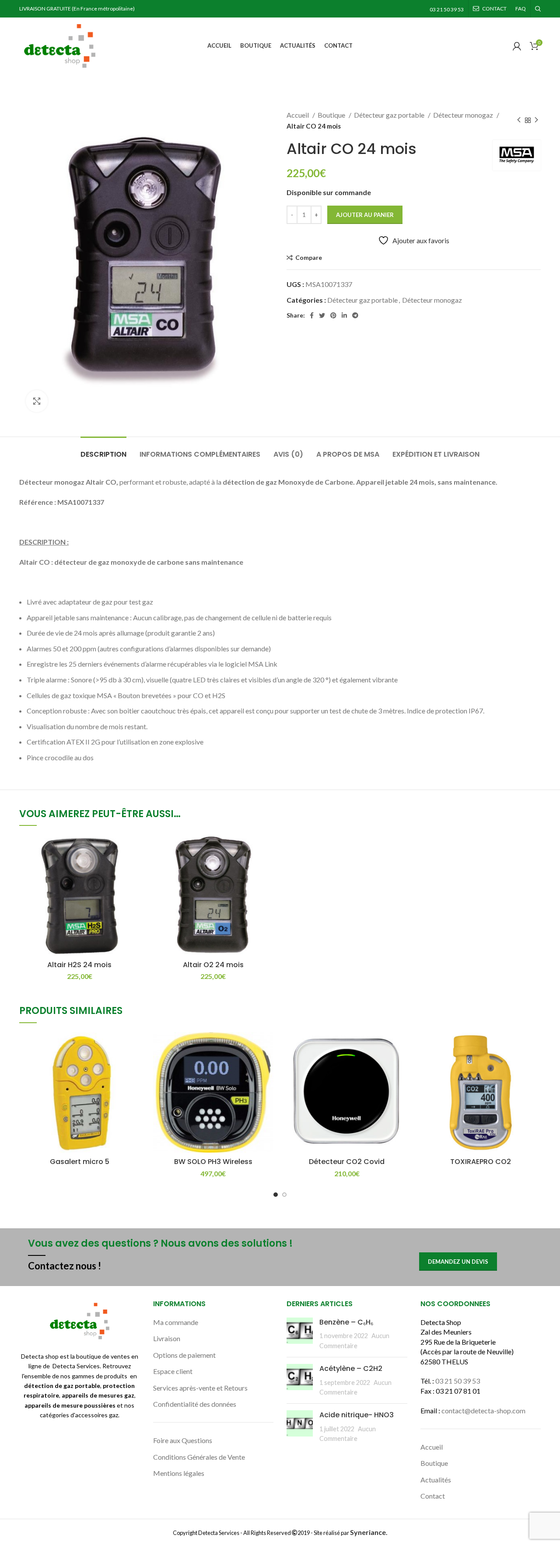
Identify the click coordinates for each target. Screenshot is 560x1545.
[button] (133, 849)
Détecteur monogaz (463, 115)
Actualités (435, 1479)
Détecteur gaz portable (390, 115)
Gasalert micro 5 (79, 1162)
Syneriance (368, 1532)
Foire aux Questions (182, 1440)
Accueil (298, 115)
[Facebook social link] (311, 315)
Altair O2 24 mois (213, 965)
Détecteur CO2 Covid (347, 1162)
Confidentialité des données (194, 1404)
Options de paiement (184, 1355)
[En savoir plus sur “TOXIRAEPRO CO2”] (534, 1046)
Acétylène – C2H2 (350, 1368)
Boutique (332, 115)
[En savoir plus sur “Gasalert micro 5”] (133, 1046)
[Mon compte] (516, 46)
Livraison (166, 1338)
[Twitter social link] (322, 315)
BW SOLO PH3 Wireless (213, 1162)
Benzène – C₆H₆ (346, 1322)
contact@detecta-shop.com (483, 1410)
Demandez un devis (458, 1261)
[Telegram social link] (355, 315)
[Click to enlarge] (37, 401)
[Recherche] (538, 8)
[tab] (103, 450)
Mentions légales (178, 1473)
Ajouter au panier (365, 214)
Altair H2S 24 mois (79, 965)
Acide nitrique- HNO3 (356, 1415)
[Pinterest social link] (333, 315)
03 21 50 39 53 (457, 1381)
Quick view (133, 869)
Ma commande (175, 1322)
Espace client (172, 1371)
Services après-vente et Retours (200, 1388)
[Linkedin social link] (344, 315)
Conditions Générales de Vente (199, 1457)
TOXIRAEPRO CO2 (480, 1162)
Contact (432, 1496)
